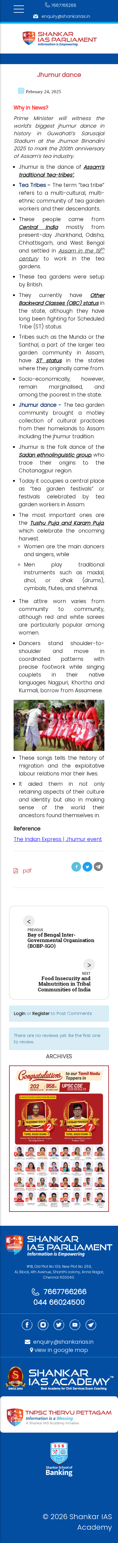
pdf (25, 870)
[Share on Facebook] (76, 867)
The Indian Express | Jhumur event (58, 839)
